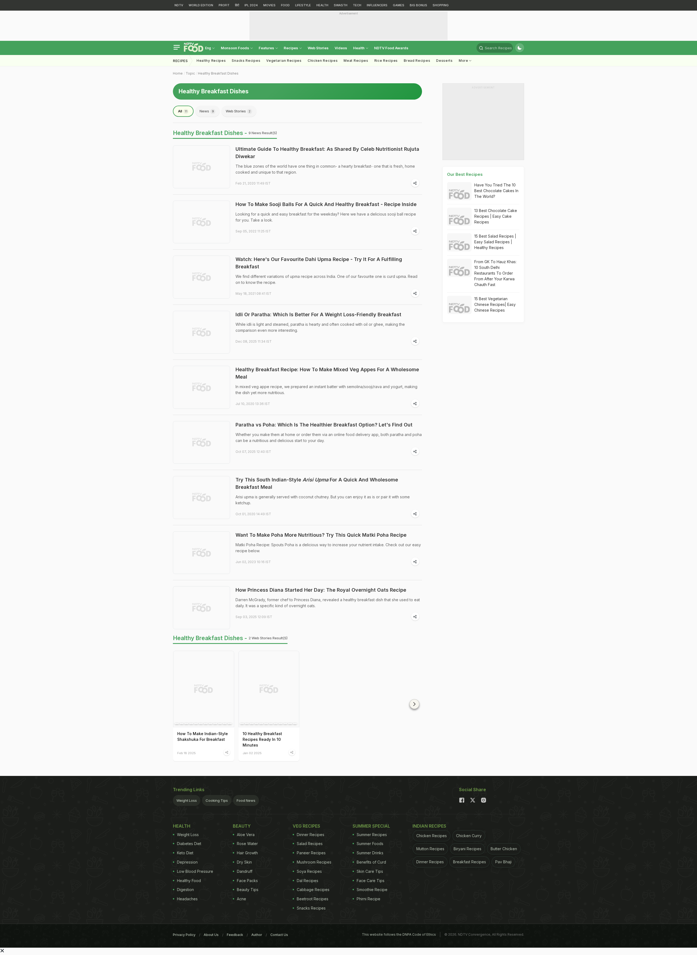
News (207, 111)
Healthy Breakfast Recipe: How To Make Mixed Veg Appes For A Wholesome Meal (327, 373)
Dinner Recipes (310, 834)
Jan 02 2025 (252, 753)
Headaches (187, 898)
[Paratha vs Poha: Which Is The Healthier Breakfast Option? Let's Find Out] (201, 442)
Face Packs (247, 880)
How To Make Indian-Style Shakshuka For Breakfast (202, 736)
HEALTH (322, 5)
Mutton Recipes (430, 848)
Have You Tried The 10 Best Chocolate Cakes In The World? (496, 191)
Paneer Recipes (311, 852)
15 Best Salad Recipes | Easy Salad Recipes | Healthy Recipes (495, 242)
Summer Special (371, 826)
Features (267, 48)
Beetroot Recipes (312, 898)
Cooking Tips (217, 800)
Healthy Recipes (211, 61)
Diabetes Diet (189, 843)
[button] (414, 704)
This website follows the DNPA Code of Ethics (399, 934)
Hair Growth (247, 852)
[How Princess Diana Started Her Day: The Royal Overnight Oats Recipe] (201, 607)
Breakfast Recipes (469, 861)
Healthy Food (189, 880)
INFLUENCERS (377, 5)
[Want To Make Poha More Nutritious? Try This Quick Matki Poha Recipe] (201, 552)
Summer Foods (370, 843)
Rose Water (247, 843)
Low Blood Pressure (195, 871)
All (182, 111)
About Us (211, 935)
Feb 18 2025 (186, 753)
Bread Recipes (417, 61)
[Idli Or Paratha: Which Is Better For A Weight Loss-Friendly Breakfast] (201, 332)
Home (178, 73)
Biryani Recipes (467, 848)
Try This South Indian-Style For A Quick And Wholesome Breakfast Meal (317, 483)
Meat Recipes (356, 61)
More (464, 61)
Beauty (242, 826)
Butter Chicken (504, 848)
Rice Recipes (386, 61)
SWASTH (340, 5)
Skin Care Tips (370, 871)
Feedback (235, 935)
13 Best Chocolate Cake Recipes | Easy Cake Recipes (495, 216)
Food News (246, 800)
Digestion (185, 889)
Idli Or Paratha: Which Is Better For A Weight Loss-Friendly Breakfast (318, 314)
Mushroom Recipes (314, 862)
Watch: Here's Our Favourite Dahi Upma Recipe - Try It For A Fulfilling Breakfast (319, 262)
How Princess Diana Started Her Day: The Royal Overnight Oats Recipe (321, 590)
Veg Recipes (306, 826)
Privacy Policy (184, 935)
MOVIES (269, 5)
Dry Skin (244, 862)
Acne (241, 898)
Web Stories (318, 48)
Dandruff (244, 871)
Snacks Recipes (246, 61)
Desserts (444, 61)
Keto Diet (185, 852)
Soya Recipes (309, 871)
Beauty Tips (247, 889)
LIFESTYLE (303, 5)
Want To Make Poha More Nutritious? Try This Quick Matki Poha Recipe (321, 535)
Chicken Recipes (323, 61)
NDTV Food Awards (391, 48)
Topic (190, 73)
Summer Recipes (372, 834)
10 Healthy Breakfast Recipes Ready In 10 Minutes (262, 739)
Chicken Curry (469, 835)
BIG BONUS (418, 5)
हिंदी (237, 5)
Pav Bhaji (503, 861)
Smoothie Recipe (372, 889)
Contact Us (279, 935)
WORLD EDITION (201, 5)
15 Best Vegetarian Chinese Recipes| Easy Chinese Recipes (495, 304)
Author (256, 935)
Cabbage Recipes (313, 889)
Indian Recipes (429, 826)
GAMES (398, 5)
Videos (341, 48)
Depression (187, 862)
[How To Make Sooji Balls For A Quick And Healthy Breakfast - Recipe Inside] (201, 222)
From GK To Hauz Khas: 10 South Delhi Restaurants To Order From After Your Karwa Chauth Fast (495, 273)
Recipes (291, 48)
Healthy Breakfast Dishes (218, 73)
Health (359, 48)
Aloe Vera (246, 834)
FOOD (285, 5)
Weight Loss (186, 800)
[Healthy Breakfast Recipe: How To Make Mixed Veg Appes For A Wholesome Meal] (201, 387)
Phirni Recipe (368, 898)
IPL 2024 (251, 5)
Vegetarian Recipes (284, 61)
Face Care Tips (370, 880)
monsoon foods (235, 48)
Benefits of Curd (371, 862)
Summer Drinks (370, 852)
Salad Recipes (310, 843)
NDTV (179, 5)
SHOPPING (441, 5)
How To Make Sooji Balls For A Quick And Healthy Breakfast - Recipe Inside (326, 204)
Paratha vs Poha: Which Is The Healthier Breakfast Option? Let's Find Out (324, 425)
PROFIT (224, 5)
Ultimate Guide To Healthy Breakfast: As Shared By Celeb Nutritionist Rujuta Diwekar (327, 152)
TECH (357, 5)
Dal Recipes (307, 880)
